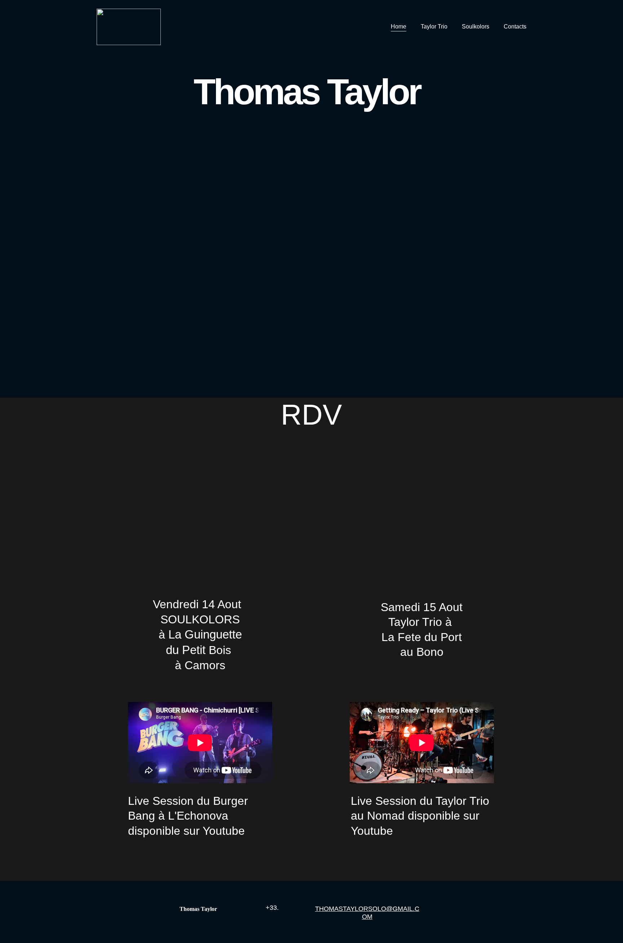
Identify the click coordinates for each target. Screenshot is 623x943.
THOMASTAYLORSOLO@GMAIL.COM (367, 912)
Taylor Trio (434, 26)
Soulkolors (475, 26)
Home (398, 26)
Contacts (515, 26)
